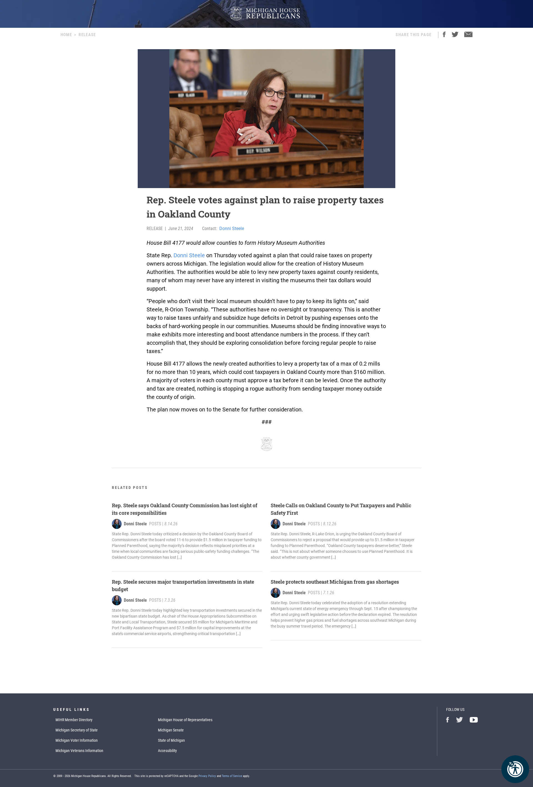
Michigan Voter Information (77, 740)
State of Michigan (171, 740)
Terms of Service (232, 776)
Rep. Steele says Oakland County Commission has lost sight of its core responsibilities (184, 509)
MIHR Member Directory (74, 720)
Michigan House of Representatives (185, 720)
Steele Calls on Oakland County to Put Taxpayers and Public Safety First (341, 509)
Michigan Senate (171, 730)
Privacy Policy (207, 776)
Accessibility (167, 750)
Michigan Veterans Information (79, 750)
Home (66, 34)
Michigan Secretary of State (77, 730)
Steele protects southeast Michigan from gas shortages (335, 581)
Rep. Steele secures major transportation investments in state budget (183, 585)
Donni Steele (231, 228)
